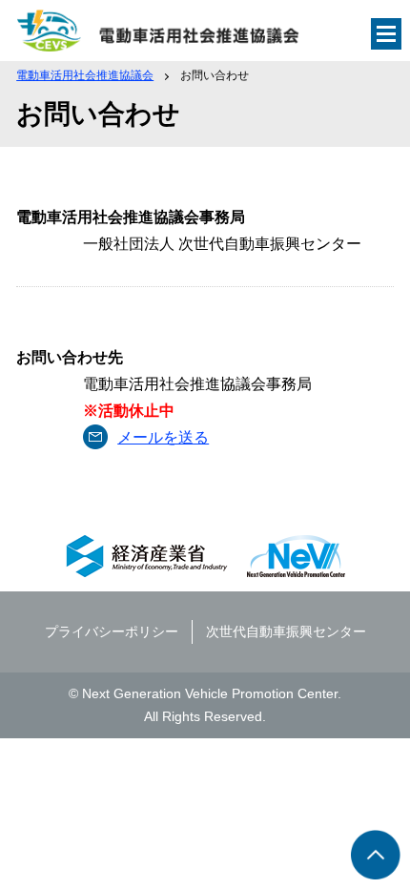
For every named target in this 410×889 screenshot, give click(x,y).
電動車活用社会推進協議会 (85, 75)
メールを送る (163, 437)
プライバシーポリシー (111, 631)
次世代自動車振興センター (286, 631)
